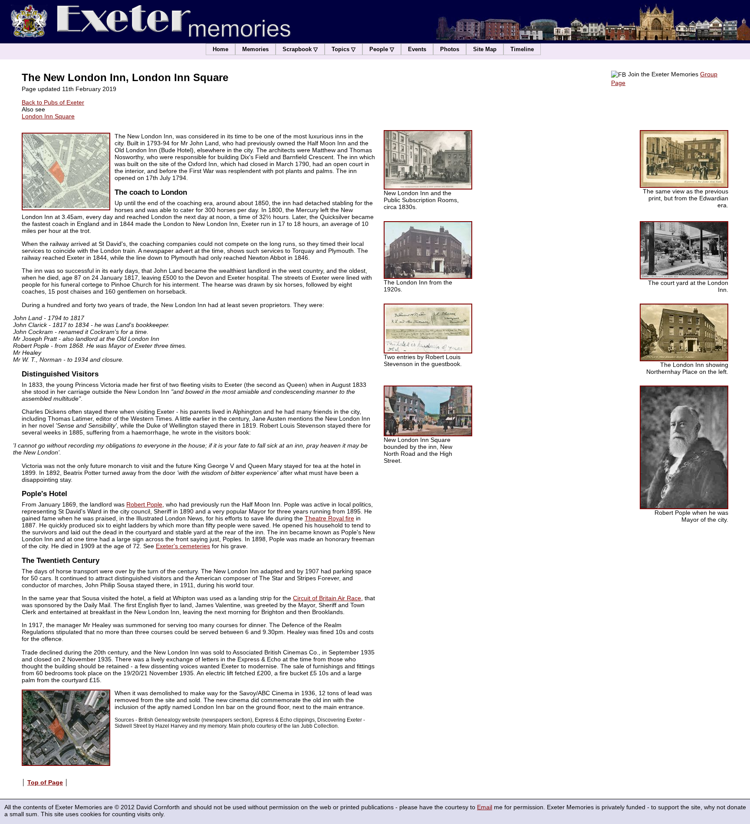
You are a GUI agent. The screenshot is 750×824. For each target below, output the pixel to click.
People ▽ (381, 49)
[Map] (66, 171)
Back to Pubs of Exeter (53, 102)
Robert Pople (144, 504)
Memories (255, 49)
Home (220, 49)
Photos (449, 49)
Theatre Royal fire (329, 518)
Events (417, 49)
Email (484, 807)
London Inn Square (48, 116)
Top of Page (45, 782)
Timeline (522, 49)
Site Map (485, 49)
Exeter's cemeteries (183, 546)
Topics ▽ (343, 49)
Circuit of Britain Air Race (327, 598)
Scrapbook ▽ (300, 49)
